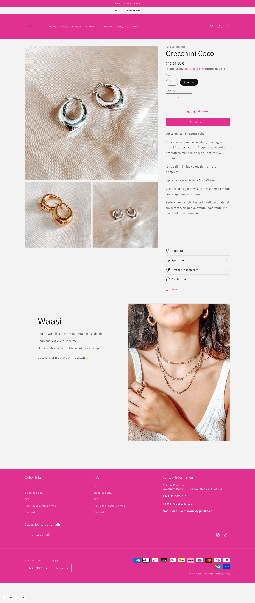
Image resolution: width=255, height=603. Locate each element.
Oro (172, 82)
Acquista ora (198, 122)
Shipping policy (34, 492)
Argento (189, 82)
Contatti (30, 512)
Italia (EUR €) (36, 568)
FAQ (27, 499)
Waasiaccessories (204, 574)
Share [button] (173, 289)
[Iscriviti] (88, 534)
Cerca (28, 486)
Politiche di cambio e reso (40, 505)
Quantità (170, 90)
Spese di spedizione (194, 68)
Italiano (60, 568)
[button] (212, 26)
